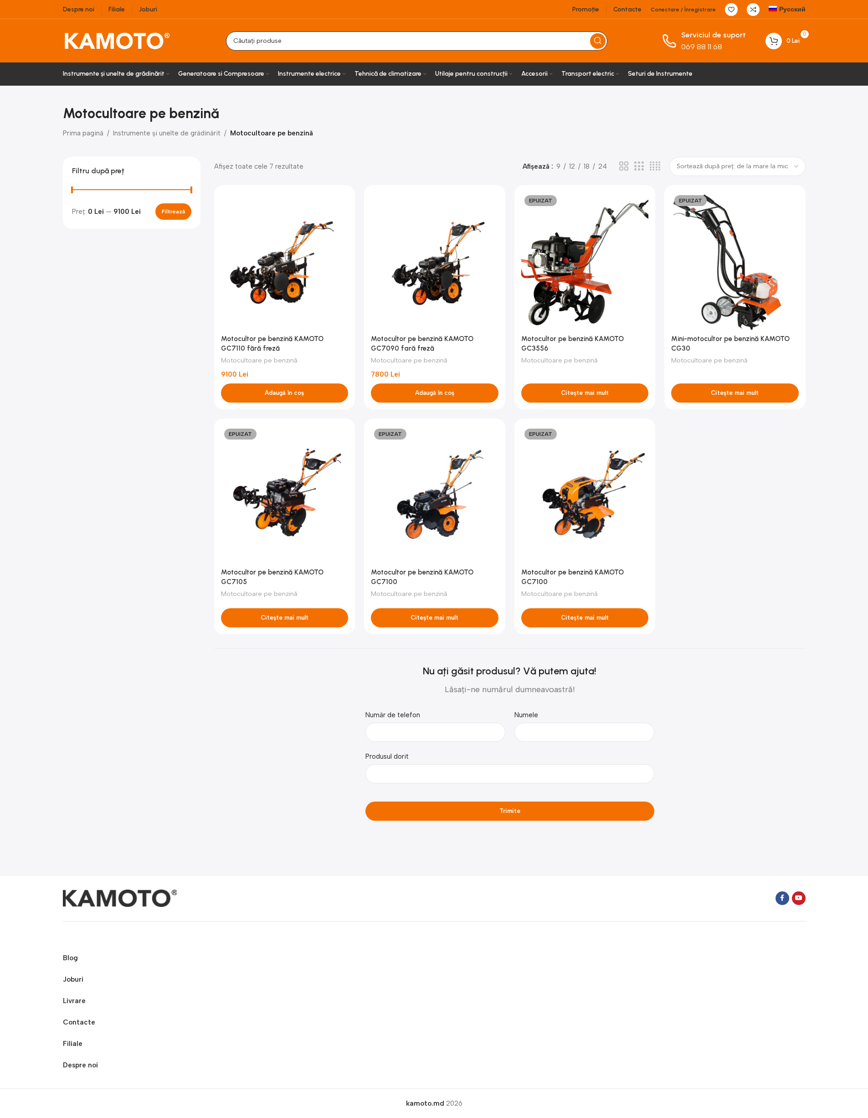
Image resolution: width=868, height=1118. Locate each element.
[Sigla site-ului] (117, 40)
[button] (285, 393)
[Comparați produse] (753, 9)
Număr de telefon (392, 715)
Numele (526, 715)
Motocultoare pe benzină (259, 360)
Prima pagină (83, 133)
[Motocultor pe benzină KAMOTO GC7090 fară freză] (434, 261)
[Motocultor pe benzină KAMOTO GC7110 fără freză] (285, 261)
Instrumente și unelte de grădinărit (167, 133)
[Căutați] (598, 41)
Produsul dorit (387, 756)
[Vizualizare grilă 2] (623, 166)
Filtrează (173, 211)
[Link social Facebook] (782, 898)
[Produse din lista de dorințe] (731, 9)
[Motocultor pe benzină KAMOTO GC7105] (285, 494)
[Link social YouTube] (799, 898)
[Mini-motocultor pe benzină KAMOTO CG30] (735, 261)
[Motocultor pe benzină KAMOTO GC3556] (585, 261)
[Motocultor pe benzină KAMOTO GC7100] (434, 494)
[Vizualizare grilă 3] (638, 166)
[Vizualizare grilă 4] (655, 166)
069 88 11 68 (701, 46)
